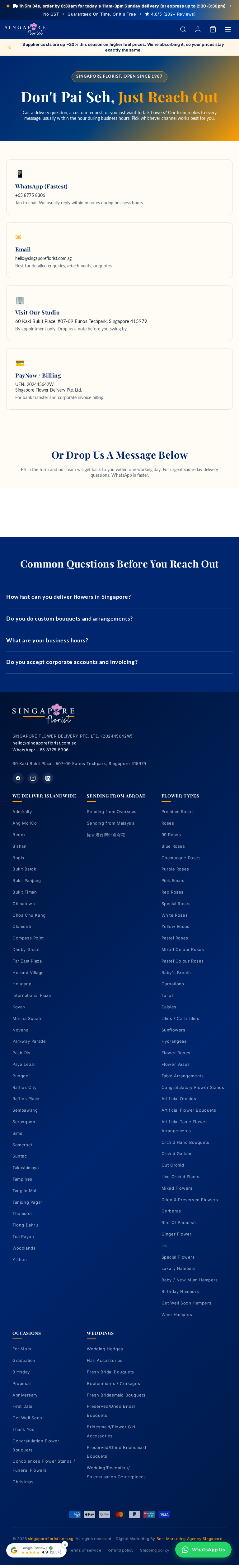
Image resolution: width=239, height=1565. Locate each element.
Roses (168, 823)
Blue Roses (173, 846)
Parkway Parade (29, 1041)
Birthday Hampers (180, 1291)
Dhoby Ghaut (26, 949)
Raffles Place (26, 1098)
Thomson (22, 1213)
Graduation (23, 1360)
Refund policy (120, 1550)
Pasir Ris (21, 1052)
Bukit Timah (24, 892)
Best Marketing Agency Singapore (190, 1538)
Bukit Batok (24, 868)
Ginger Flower (177, 1233)
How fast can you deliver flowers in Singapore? (68, 597)
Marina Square (27, 1018)
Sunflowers (173, 1029)
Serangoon (23, 1121)
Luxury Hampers (179, 1268)
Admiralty (22, 811)
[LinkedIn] (48, 778)
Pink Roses (173, 880)
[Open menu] (228, 29)
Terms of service (85, 1550)
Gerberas (171, 1210)
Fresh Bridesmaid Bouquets (116, 1394)
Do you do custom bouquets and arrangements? (69, 619)
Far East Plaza (27, 960)
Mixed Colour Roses (183, 949)
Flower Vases (176, 1064)
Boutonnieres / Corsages (113, 1383)
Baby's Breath (176, 972)
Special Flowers (178, 1257)
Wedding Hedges (105, 1348)
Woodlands (23, 1248)
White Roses (175, 915)
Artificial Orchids (179, 1098)
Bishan (19, 846)
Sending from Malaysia (111, 823)
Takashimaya (25, 1167)
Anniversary (25, 1394)
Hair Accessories (105, 1360)
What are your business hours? (47, 641)
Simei (18, 1133)
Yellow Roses (176, 926)
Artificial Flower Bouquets (189, 1110)
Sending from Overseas (112, 811)
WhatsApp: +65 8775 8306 (40, 749)
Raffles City (24, 1087)
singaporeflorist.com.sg (50, 1538)
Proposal (21, 1383)
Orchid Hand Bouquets (185, 1142)
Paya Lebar (23, 1064)
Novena (20, 1029)
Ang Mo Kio (24, 823)
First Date (22, 1406)
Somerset (22, 1144)
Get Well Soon (27, 1417)
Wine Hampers (177, 1314)
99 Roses (171, 834)
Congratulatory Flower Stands (193, 1087)
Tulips (168, 995)
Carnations (173, 983)
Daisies (169, 1006)
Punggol (21, 1075)
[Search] (183, 29)
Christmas (22, 1481)
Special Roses (176, 903)
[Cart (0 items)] (213, 29)
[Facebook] (18, 778)
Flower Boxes (176, 1052)
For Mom (21, 1348)
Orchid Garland (177, 1153)
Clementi (21, 926)
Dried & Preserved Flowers (190, 1199)
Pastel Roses (175, 937)
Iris (165, 1245)
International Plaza (31, 995)
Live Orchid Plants (180, 1176)
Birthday (21, 1371)
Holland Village (28, 972)
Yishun (19, 1259)
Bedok (19, 834)
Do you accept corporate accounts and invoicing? (72, 662)
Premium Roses (178, 811)
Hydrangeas (174, 1041)
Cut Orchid (173, 1165)
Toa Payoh (23, 1236)
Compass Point (28, 937)
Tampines (22, 1179)
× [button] (64, 1545)
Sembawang (25, 1110)
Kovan (18, 1006)
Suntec (19, 1155)
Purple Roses (175, 868)
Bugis (18, 857)
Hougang (21, 983)
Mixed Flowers (177, 1188)
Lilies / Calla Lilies (180, 1018)
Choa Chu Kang (29, 915)
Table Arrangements (183, 1075)
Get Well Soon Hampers (187, 1302)
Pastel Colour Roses (183, 960)
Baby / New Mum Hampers (190, 1279)
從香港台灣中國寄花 (106, 834)
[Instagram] (33, 778)
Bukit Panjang (26, 880)
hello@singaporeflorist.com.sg (44, 742)
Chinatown (23, 903)
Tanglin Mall (24, 1190)
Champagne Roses (181, 857)
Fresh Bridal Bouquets (110, 1371)
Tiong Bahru (25, 1224)
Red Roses (173, 892)
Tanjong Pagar (27, 1202)
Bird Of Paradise (179, 1222)
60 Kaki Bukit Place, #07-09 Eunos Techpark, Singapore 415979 (81, 321)
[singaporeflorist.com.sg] (25, 29)
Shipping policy (155, 1550)
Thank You (23, 1429)
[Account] (198, 29)
